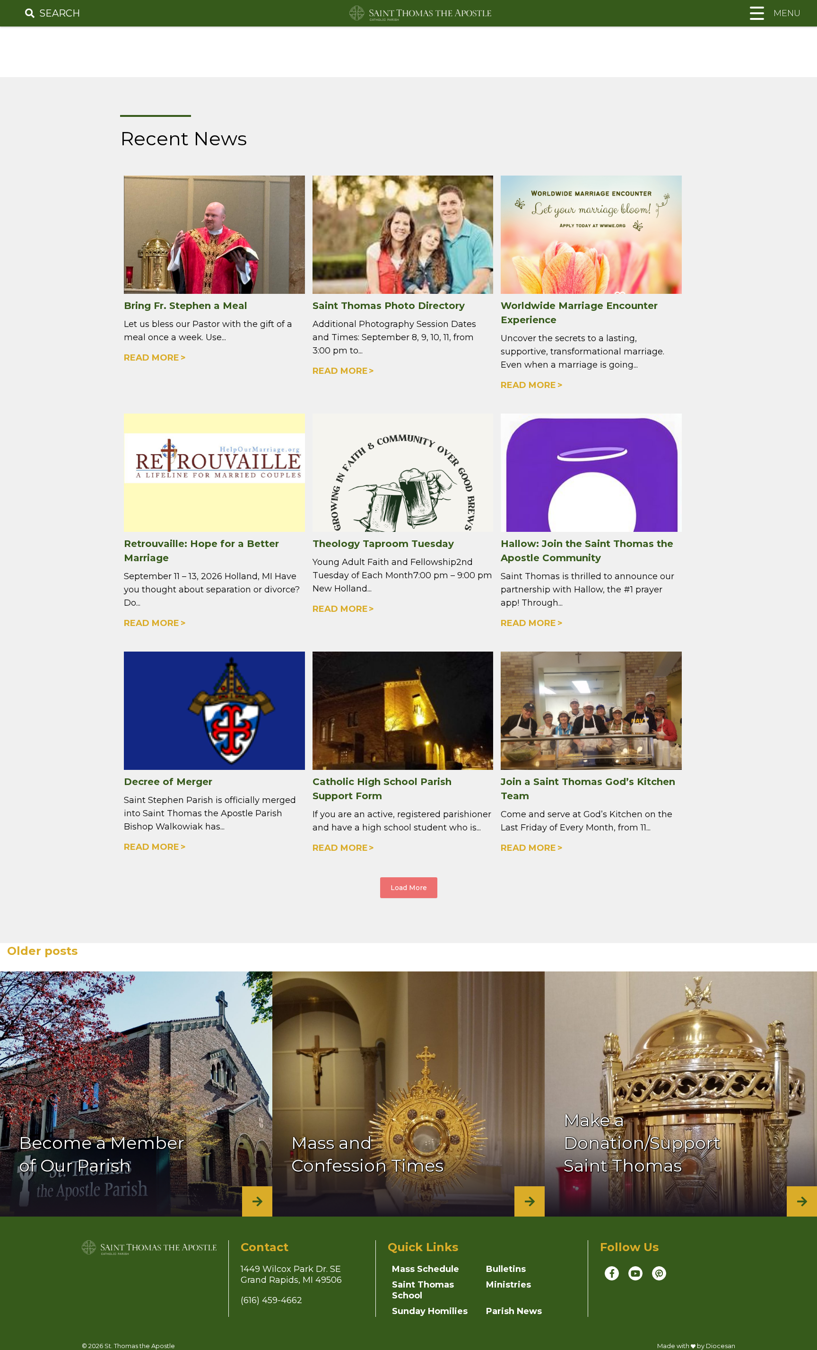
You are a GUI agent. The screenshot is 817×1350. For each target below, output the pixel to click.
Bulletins (506, 1269)
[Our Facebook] (612, 1273)
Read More (151, 358)
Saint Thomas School (423, 1290)
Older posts (42, 951)
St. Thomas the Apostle (139, 1346)
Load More (409, 887)
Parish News (514, 1311)
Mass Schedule (425, 1269)
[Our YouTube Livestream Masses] (635, 1273)
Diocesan (720, 1346)
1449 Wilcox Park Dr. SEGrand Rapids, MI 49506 (291, 1274)
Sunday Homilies (430, 1311)
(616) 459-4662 (271, 1300)
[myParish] (659, 1273)
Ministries (508, 1284)
